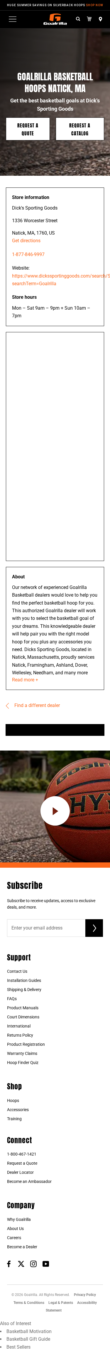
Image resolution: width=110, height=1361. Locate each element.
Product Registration (26, 1044)
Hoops (13, 1100)
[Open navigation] (12, 19)
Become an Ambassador (29, 1181)
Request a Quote (27, 129)
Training (14, 1118)
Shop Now (94, 5)
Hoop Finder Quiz (22, 1062)
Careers (14, 1237)
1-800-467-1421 (21, 1154)
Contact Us (17, 971)
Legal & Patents (60, 1303)
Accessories (18, 1109)
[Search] (78, 19)
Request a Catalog (79, 129)
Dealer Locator (20, 1172)
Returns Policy (20, 1035)
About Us (15, 1228)
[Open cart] (89, 19)
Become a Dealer (22, 1246)
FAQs (12, 998)
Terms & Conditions (28, 1303)
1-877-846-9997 (28, 254)
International (19, 1026)
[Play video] (55, 811)
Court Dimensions (23, 1017)
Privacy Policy (85, 1295)
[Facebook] (9, 1263)
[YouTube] (46, 1263)
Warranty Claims (22, 1053)
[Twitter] (21, 1263)
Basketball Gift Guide (28, 1339)
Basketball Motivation (29, 1331)
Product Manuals (22, 1007)
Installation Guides (24, 980)
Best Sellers (18, 1347)
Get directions (26, 240)
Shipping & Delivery (24, 989)
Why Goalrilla (19, 1219)
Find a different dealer (36, 705)
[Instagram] (33, 1263)
